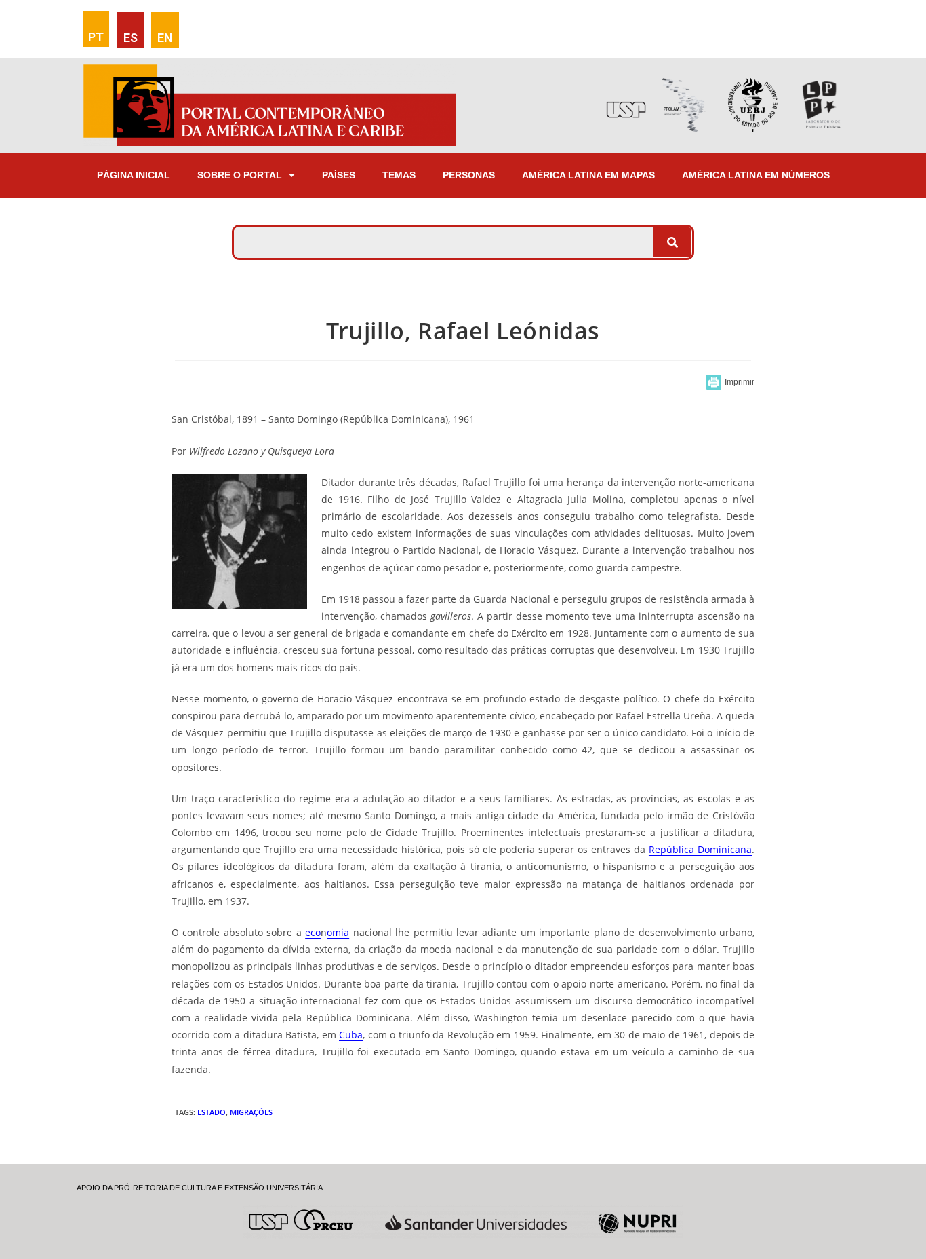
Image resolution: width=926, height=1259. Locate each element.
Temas (399, 175)
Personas (469, 175)
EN (165, 38)
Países (338, 175)
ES (130, 38)
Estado (211, 1112)
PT (96, 37)
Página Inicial (133, 175)
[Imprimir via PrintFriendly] (730, 382)
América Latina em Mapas (588, 175)
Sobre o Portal (239, 175)
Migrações (251, 1112)
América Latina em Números (756, 175)
